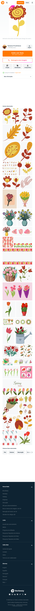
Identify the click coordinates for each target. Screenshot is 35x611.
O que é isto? (18, 72)
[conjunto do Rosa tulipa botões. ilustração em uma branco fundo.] (13, 304)
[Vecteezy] (2, 2)
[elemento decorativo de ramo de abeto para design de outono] (17, 218)
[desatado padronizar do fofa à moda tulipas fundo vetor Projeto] (9, 500)
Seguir (29, 47)
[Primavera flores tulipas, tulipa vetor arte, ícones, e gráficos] (17, 393)
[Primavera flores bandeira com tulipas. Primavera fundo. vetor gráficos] (17, 550)
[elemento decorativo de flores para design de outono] (7, 116)
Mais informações (8, 76)
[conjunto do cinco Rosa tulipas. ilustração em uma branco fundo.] (11, 522)
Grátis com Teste (17, 53)
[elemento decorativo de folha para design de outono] (12, 149)
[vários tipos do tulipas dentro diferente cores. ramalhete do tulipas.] (25, 423)
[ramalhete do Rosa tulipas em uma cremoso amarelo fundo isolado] (10, 235)
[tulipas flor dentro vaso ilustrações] (10, 273)
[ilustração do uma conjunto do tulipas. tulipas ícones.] (9, 535)
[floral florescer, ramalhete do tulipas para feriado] (11, 487)
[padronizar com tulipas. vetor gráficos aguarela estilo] (8, 315)
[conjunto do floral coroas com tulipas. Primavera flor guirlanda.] (11, 440)
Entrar (27, 2)
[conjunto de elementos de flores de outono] (22, 185)
